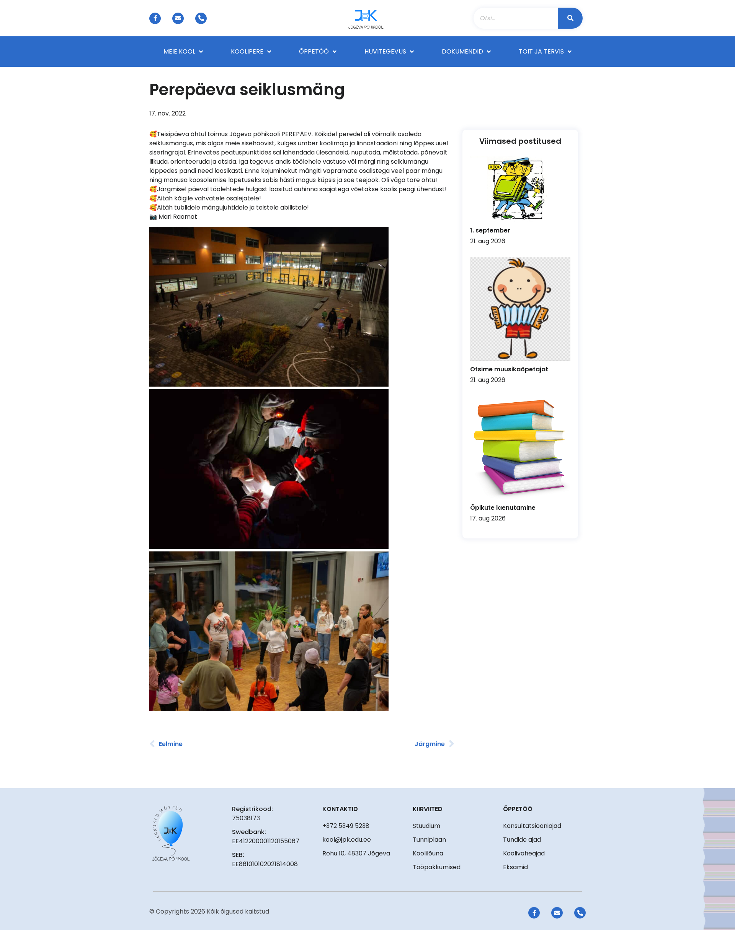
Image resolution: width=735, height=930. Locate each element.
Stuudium (426, 825)
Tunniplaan (429, 839)
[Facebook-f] (155, 18)
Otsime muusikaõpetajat (509, 369)
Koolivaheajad (524, 853)
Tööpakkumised (437, 867)
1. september (490, 230)
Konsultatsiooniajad (532, 825)
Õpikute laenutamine (503, 507)
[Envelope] (178, 18)
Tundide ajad (522, 839)
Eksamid (515, 867)
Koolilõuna (428, 853)
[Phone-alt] (201, 18)
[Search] (570, 18)
